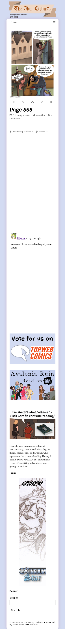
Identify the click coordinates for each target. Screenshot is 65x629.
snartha (40, 115)
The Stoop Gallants (23, 131)
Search (14, 597)
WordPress (18, 624)
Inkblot (34, 624)
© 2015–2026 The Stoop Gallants (27, 622)
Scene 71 (43, 131)
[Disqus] (32, 184)
